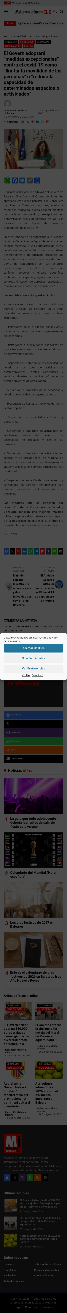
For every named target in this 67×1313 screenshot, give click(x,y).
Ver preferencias (33, 668)
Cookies (26, 675)
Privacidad (37, 675)
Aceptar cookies (33, 648)
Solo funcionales (33, 658)
